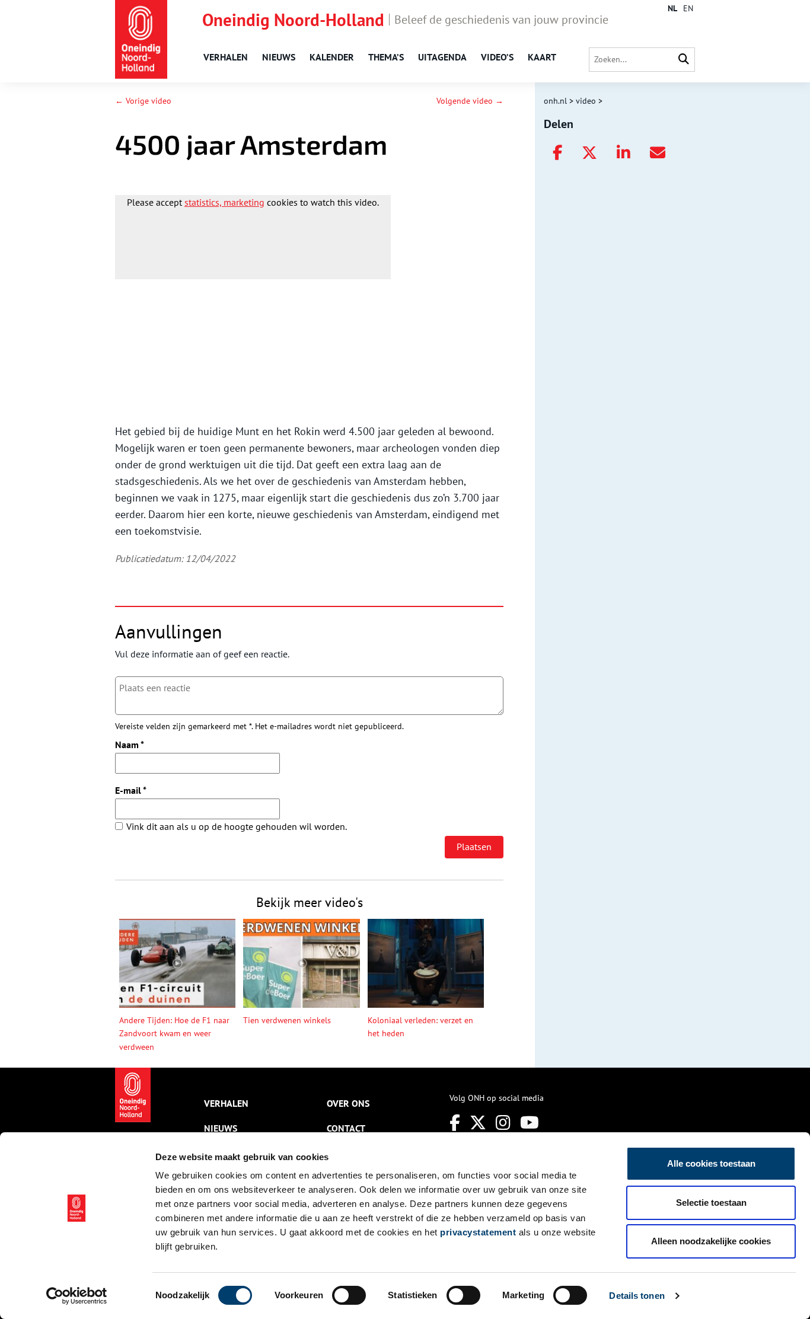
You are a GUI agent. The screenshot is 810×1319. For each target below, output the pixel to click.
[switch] (349, 1295)
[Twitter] (478, 1122)
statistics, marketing (224, 202)
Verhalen (225, 57)
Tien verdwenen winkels (287, 1020)
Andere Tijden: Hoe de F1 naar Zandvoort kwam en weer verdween (174, 1033)
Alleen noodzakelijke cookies (711, 1241)
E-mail (130, 790)
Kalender (332, 57)
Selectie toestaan (711, 1202)
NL (672, 8)
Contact (346, 1128)
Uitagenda (442, 57)
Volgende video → (469, 100)
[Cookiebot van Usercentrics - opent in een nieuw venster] (77, 1296)
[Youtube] (529, 1122)
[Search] (684, 59)
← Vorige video (143, 100)
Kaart (542, 57)
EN (688, 8)
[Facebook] (454, 1122)
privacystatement (478, 1232)
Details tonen (636, 1296)
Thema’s (386, 57)
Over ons (348, 1103)
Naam (129, 744)
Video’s (497, 57)
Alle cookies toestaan (711, 1163)
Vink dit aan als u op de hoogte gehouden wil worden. (236, 826)
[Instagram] (503, 1122)
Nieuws (278, 57)
